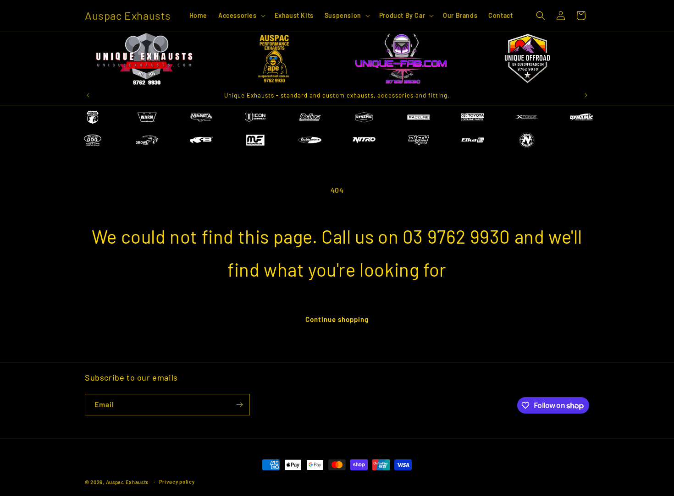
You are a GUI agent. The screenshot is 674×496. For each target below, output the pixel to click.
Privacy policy (177, 482)
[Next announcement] (586, 95)
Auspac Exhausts (127, 482)
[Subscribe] (239, 404)
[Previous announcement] (88, 95)
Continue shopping (337, 319)
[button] (241, 15)
